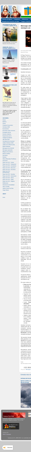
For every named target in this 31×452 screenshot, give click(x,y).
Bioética (4, 121)
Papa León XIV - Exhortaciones (6, 172)
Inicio (4, 197)
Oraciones (5, 160)
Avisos (4, 119)
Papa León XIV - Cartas (8, 162)
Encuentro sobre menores (9, 130)
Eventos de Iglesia (7, 19)
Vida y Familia (6, 186)
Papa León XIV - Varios (8, 177)
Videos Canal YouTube (8, 188)
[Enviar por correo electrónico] (24, 367)
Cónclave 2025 (6, 127)
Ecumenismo (6, 128)
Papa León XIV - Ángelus (9, 181)
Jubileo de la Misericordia (9, 144)
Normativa (5, 155)
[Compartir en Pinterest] (30, 367)
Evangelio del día (7, 132)
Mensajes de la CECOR (8, 148)
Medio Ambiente (6, 146)
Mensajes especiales (8, 150)
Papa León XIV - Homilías (9, 174)
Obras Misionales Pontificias (9, 158)
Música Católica (6, 153)
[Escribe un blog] (26, 367)
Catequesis (17, 19)
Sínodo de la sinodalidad (8, 184)
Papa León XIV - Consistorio (9, 166)
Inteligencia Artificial (7, 137)
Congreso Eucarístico (8, 125)
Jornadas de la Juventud (8, 141)
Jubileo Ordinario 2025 (8, 142)
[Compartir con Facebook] (29, 367)
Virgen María (6, 190)
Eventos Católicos (7, 134)
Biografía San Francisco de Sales (10, 21)
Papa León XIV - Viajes (8, 179)
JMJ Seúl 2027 (6, 139)
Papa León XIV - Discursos (9, 167)
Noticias (4, 157)
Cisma (4, 123)
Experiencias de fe (7, 135)
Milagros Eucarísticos (8, 151)
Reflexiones (25, 19)
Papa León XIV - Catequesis (9, 164)
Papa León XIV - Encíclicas (9, 169)
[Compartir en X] (27, 367)
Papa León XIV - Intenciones (9, 176)
